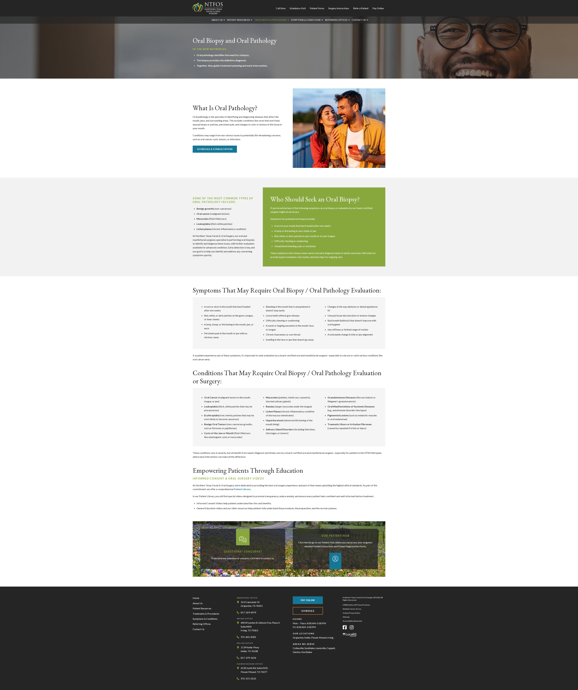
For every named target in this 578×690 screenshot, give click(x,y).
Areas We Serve (304, 644)
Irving (330, 637)
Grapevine (298, 637)
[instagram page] (352, 627)
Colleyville (298, 648)
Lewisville (321, 648)
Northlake (306, 652)
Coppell (331, 648)
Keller (307, 637)
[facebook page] (345, 627)
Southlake (310, 648)
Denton (296, 652)
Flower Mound (318, 637)
